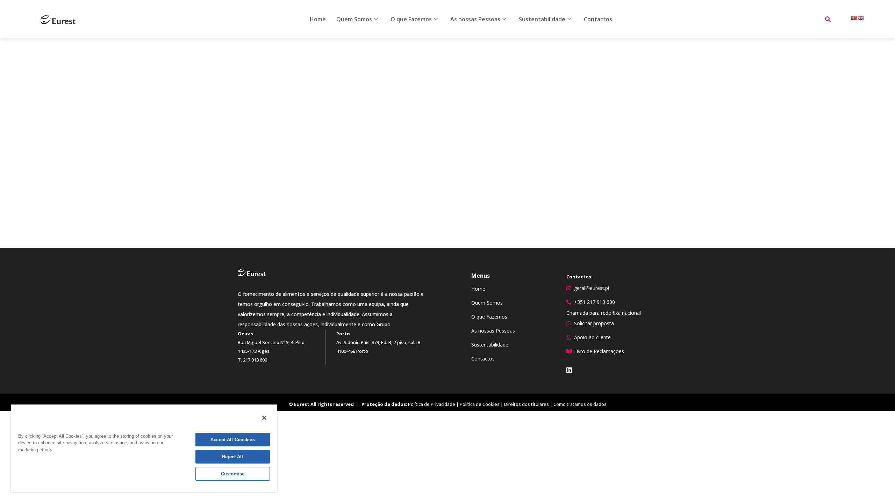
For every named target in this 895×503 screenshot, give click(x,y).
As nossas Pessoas (475, 19)
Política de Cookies (480, 404)
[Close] (264, 417)
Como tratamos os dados (580, 404)
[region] (144, 448)
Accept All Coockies (232, 439)
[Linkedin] (569, 370)
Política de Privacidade (431, 404)
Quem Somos (354, 19)
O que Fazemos (411, 19)
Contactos (598, 19)
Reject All (232, 456)
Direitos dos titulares (526, 404)
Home (318, 19)
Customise (232, 473)
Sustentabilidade (542, 19)
